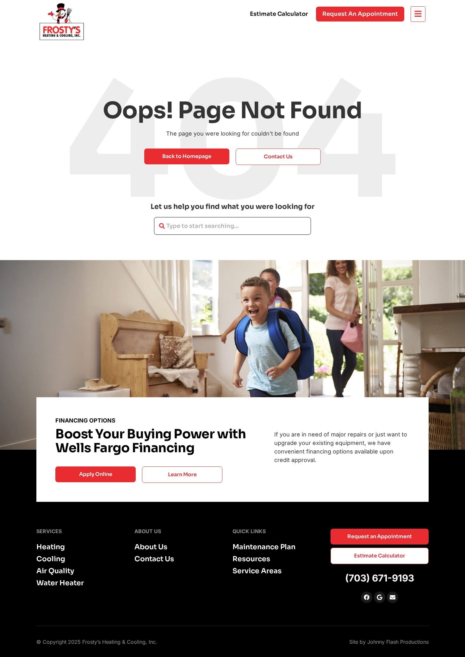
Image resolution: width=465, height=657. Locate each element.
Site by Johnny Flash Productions (389, 642)
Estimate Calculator (279, 13)
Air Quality (55, 571)
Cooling (50, 559)
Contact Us (154, 559)
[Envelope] (392, 597)
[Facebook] (366, 597)
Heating (50, 547)
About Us (150, 547)
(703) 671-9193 (379, 578)
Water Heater (60, 583)
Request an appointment (360, 13)
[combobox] (232, 226)
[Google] (379, 597)
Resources (251, 559)
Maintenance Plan (263, 547)
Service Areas (257, 571)
